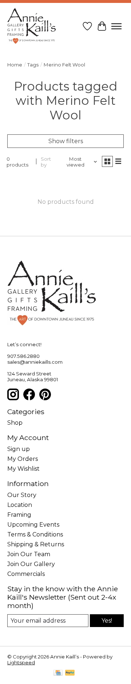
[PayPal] (70, 673)
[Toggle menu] (116, 26)
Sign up (18, 449)
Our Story (21, 495)
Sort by (46, 162)
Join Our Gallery (31, 564)
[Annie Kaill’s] (31, 26)
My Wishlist (23, 468)
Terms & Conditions (35, 534)
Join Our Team (28, 554)
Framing (19, 514)
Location (19, 504)
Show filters (65, 141)
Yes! (107, 620)
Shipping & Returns (35, 544)
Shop (15, 422)
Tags (33, 65)
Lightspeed (21, 662)
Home (14, 65)
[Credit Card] (58, 673)
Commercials (26, 573)
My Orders (22, 458)
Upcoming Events (33, 524)
